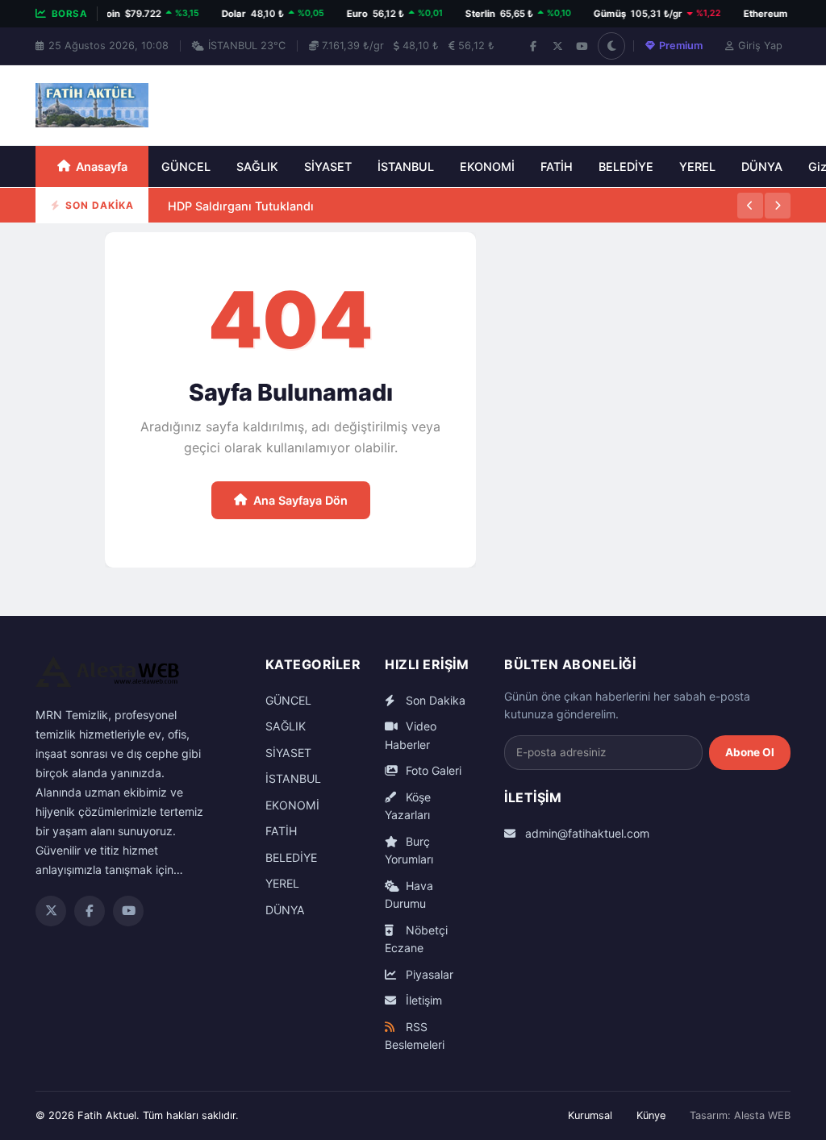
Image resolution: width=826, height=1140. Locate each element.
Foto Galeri (432, 770)
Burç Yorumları (409, 850)
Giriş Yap (760, 46)
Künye (650, 1115)
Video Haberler (410, 735)
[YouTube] (581, 46)
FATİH (556, 166)
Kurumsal (590, 1115)
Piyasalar (428, 974)
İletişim (422, 1000)
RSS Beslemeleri (414, 1036)
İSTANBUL (406, 166)
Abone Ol (749, 752)
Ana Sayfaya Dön (300, 500)
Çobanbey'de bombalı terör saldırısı (268, 222)
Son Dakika (434, 700)
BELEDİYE (626, 166)
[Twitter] (50, 911)
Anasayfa (101, 166)
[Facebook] (533, 46)
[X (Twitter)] (557, 46)
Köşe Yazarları (408, 806)
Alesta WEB (762, 1115)
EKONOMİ (487, 166)
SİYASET (328, 166)
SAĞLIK (257, 166)
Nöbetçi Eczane (416, 939)
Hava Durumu (409, 895)
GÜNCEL (186, 166)
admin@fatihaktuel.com (585, 833)
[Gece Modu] (611, 46)
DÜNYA (761, 166)
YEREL (697, 166)
